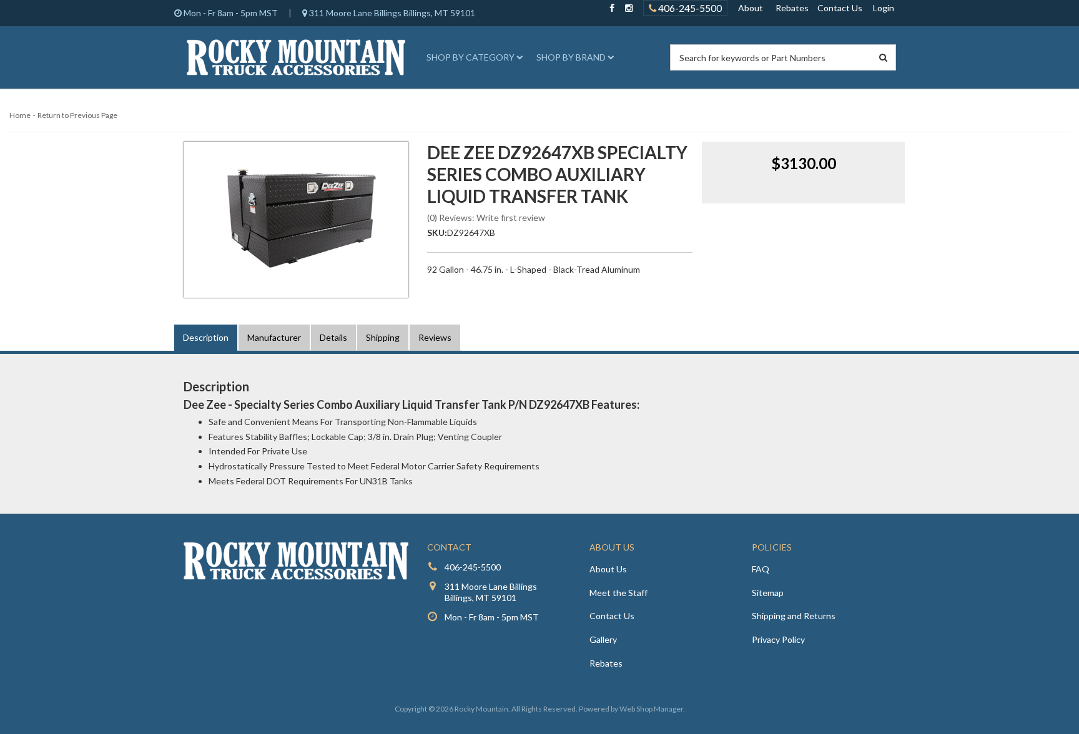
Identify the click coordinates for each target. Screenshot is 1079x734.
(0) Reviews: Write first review (486, 217)
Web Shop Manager (651, 708)
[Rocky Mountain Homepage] (296, 57)
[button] (473, 57)
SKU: (437, 232)
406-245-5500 (689, 8)
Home (20, 115)
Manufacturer (274, 337)
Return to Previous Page (77, 115)
